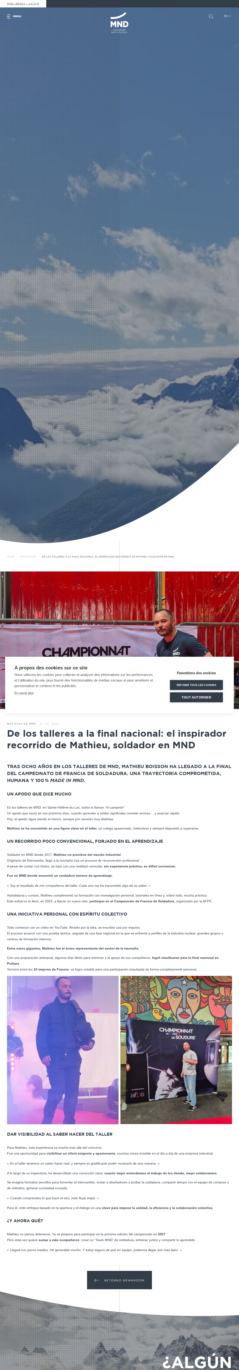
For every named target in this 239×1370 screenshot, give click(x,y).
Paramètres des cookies (196, 673)
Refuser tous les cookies (196, 685)
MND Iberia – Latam (23, 4)
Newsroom (28, 557)
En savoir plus (24, 693)
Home (11, 557)
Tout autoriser (196, 697)
